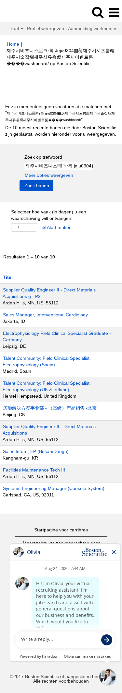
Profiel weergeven (45, 28)
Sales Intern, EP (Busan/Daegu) (36, 451)
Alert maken (59, 227)
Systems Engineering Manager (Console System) (53, 488)
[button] (114, 12)
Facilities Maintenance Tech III (34, 469)
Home (13, 44)
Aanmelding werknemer (92, 28)
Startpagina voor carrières (61, 529)
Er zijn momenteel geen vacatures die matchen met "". (60, 113)
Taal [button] (15, 28)
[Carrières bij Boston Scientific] (23, 12)
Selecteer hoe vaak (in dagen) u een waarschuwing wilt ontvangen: (48, 215)
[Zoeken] (97, 12)
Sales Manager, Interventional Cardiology (45, 314)
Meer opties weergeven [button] (49, 175)
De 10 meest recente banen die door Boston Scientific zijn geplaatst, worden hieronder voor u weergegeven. (60, 131)
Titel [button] (8, 277)
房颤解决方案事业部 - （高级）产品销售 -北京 (50, 408)
